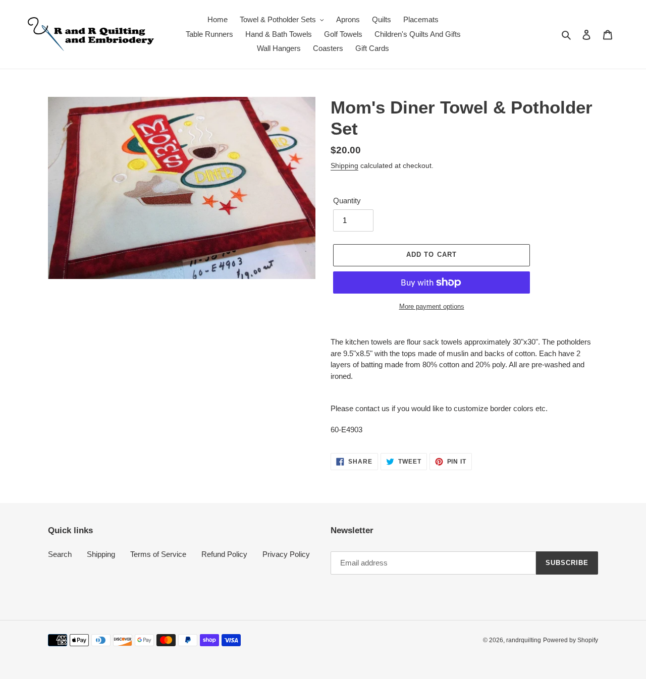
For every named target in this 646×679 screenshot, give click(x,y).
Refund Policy (224, 554)
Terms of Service (158, 554)
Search (60, 554)
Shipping (344, 165)
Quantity (347, 200)
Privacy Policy (286, 554)
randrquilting (523, 640)
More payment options (431, 306)
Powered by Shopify (570, 640)
